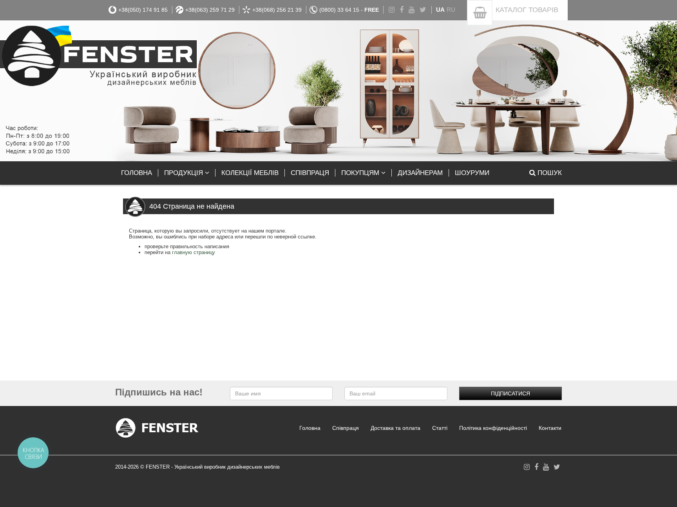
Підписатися (510, 393)
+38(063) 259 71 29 (210, 10)
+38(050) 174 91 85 (143, 10)
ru (451, 9)
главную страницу (193, 252)
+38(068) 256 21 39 (277, 10)
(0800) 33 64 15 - (349, 10)
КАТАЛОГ (527, 10)
